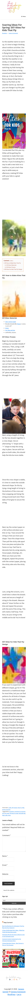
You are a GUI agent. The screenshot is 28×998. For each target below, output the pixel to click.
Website (5, 874)
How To (20, 807)
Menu (24, 16)
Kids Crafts (5, 815)
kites (9, 815)
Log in (19, 994)
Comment (6, 835)
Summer (8, 809)
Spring (4, 809)
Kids (23, 807)
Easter (15, 807)
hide (11, 260)
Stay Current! (8, 922)
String (7, 328)
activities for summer (19, 811)
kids (24, 813)
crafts (9, 807)
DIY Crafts (6, 813)
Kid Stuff (21, 813)
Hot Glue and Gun (10, 330)
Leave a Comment (13, 33)
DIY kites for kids (14, 813)
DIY (12, 807)
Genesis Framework (18, 992)
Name (5, 856)
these (18, 324)
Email (5, 865)
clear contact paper (10, 322)
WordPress (11, 994)
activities (11, 811)
